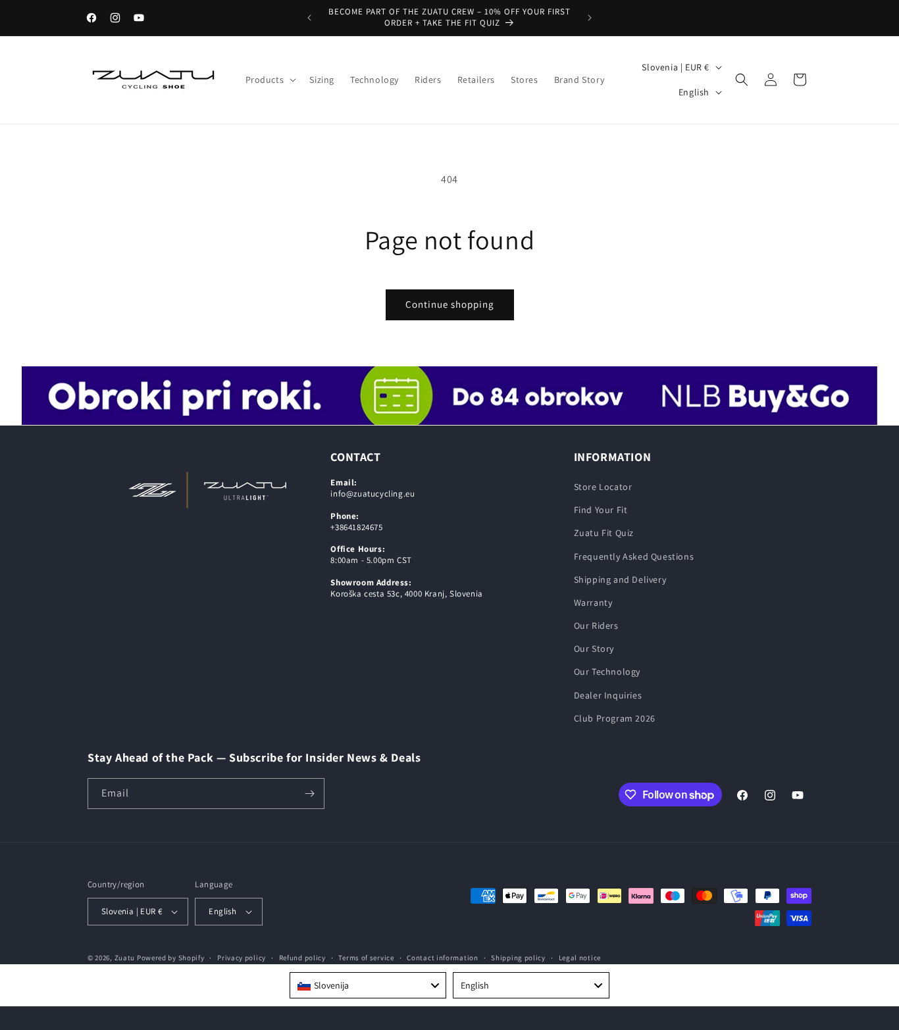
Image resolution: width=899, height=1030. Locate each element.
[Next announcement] (589, 17)
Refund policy (302, 957)
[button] (270, 79)
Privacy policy (241, 957)
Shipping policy (518, 957)
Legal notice (580, 957)
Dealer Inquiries (608, 695)
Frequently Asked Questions (634, 556)
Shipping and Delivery (620, 579)
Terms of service (366, 957)
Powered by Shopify (171, 957)
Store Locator (603, 487)
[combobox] (368, 985)
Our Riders (596, 625)
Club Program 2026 (614, 718)
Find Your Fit (601, 510)
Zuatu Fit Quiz (604, 533)
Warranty (593, 602)
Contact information (442, 957)
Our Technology (607, 671)
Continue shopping (449, 304)
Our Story (594, 648)
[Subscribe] (309, 793)
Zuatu (125, 957)
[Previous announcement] (309, 17)
